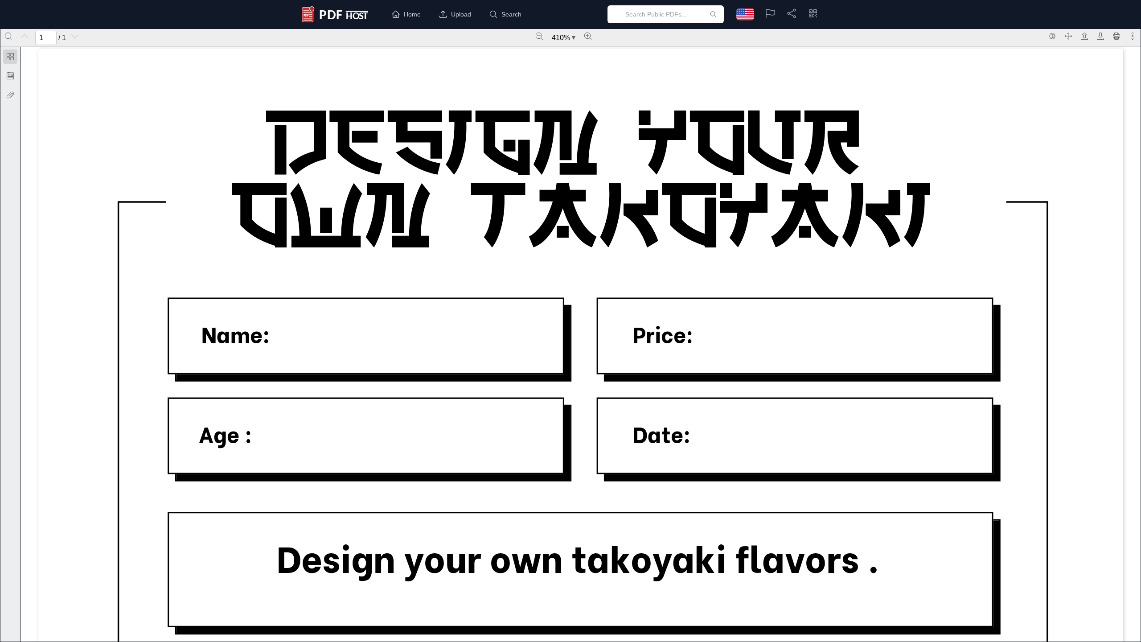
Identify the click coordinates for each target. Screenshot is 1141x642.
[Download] (1100, 36)
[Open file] (1084, 36)
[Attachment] (10, 95)
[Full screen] (1068, 36)
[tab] (10, 58)
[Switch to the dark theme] (1052, 36)
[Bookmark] (10, 76)
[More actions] (1132, 36)
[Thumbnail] (10, 56)
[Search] (8, 36)
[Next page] (75, 36)
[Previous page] (24, 36)
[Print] (1116, 36)
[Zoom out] (539, 36)
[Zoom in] (588, 36)
